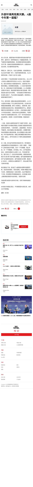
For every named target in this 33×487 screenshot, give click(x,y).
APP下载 (16, 334)
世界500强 (3, 342)
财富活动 (3, 365)
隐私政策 (3, 379)
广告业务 (18, 379)
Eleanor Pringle (5, 279)
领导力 (18, 367)
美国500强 (3, 345)
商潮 (25, 9)
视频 (2, 369)
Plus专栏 (3, 357)
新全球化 (18, 355)
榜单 (14, 9)
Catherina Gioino (6, 290)
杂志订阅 (3, 377)
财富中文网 (5, 259)
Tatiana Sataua (5, 269)
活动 (11, 9)
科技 (21, 9)
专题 (29, 9)
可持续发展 (19, 352)
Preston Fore (5, 250)
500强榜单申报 (20, 345)
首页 (3, 9)
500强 (6, 9)
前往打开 (23, 226)
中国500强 (19, 342)
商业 (18, 9)
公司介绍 (18, 377)
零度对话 (3, 355)
